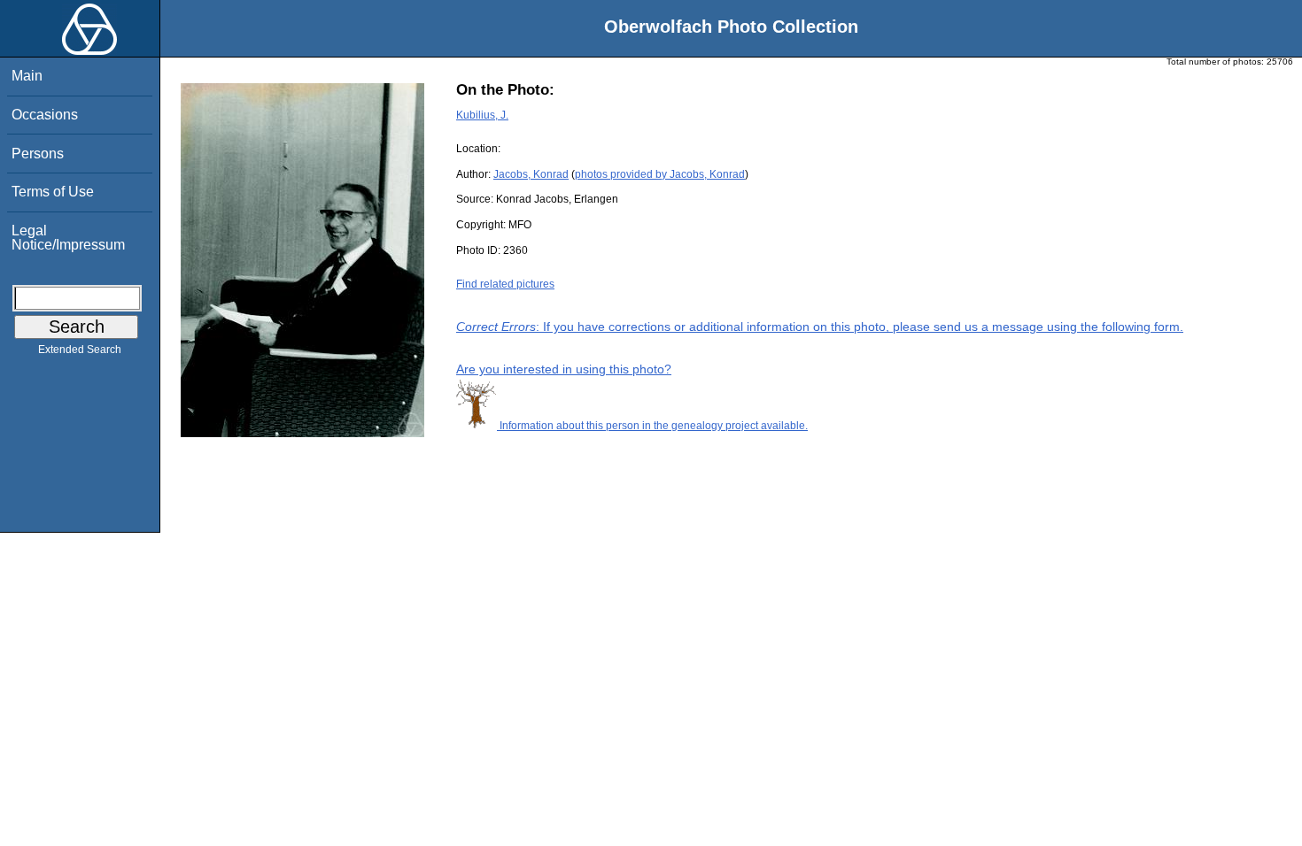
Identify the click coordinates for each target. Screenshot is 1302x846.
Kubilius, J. (482, 115)
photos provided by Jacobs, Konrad (660, 174)
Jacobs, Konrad (531, 174)
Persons (38, 153)
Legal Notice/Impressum (68, 237)
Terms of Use (53, 191)
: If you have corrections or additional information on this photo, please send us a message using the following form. (819, 326)
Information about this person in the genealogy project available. (652, 425)
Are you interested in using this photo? (563, 369)
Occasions (45, 114)
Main (27, 75)
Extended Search (79, 349)
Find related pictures (505, 284)
